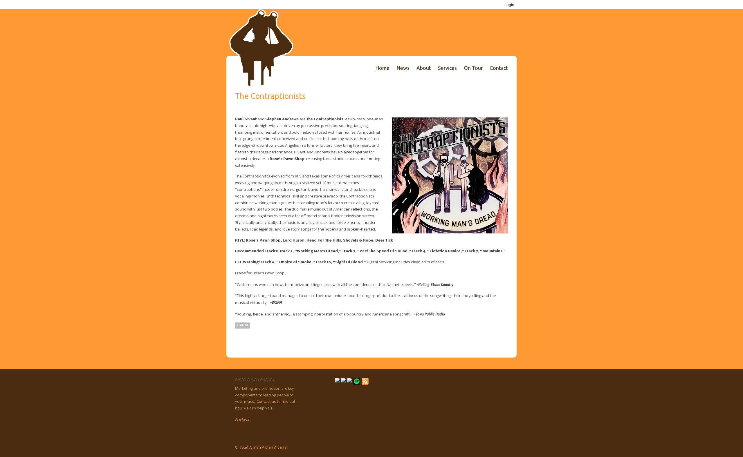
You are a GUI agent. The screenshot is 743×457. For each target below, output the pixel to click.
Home (382, 68)
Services (447, 68)
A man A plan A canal (268, 447)
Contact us (267, 402)
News (403, 68)
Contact (499, 68)
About (423, 68)
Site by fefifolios (499, 447)
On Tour (473, 68)
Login (509, 4)
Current (242, 325)
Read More (243, 419)
